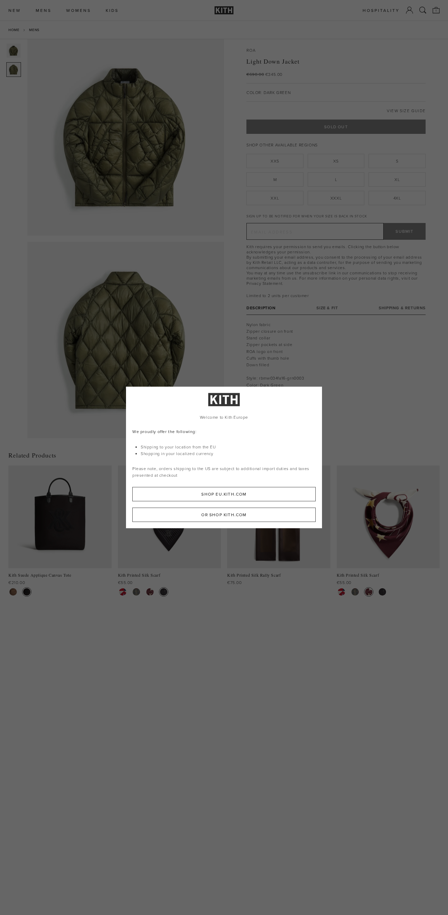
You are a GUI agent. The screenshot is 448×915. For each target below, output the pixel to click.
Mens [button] (43, 10)
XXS (275, 161)
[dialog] (224, 457)
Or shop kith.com (223, 515)
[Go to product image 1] (13, 50)
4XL (397, 198)
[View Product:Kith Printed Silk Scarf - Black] (163, 592)
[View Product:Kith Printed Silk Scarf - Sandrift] (122, 592)
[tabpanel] (336, 358)
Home (13, 29)
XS (336, 161)
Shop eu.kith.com (223, 494)
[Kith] (224, 10)
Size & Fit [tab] (327, 307)
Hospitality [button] (381, 10)
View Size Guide (406, 110)
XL (397, 179)
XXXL (336, 198)
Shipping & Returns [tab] (402, 307)
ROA (251, 50)
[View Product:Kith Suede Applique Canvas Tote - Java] (13, 592)
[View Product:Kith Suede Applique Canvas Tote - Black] (26, 592)
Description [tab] (261, 307)
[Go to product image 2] (13, 69)
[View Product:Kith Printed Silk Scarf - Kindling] (136, 592)
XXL (275, 198)
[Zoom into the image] (125, 137)
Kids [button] (112, 10)
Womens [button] (78, 10)
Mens (34, 29)
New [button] (14, 10)
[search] (422, 10)
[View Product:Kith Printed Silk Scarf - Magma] (150, 592)
